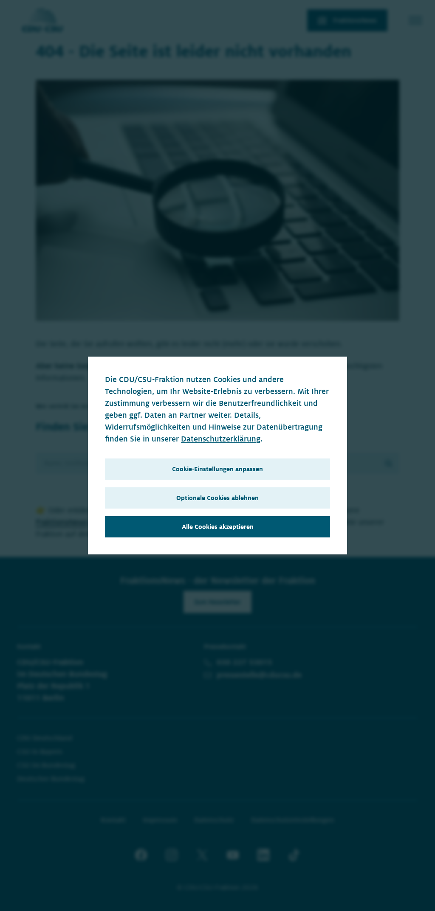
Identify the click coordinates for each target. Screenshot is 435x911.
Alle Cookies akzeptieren (218, 526)
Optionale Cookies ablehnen (217, 498)
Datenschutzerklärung (220, 439)
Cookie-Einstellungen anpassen (217, 469)
